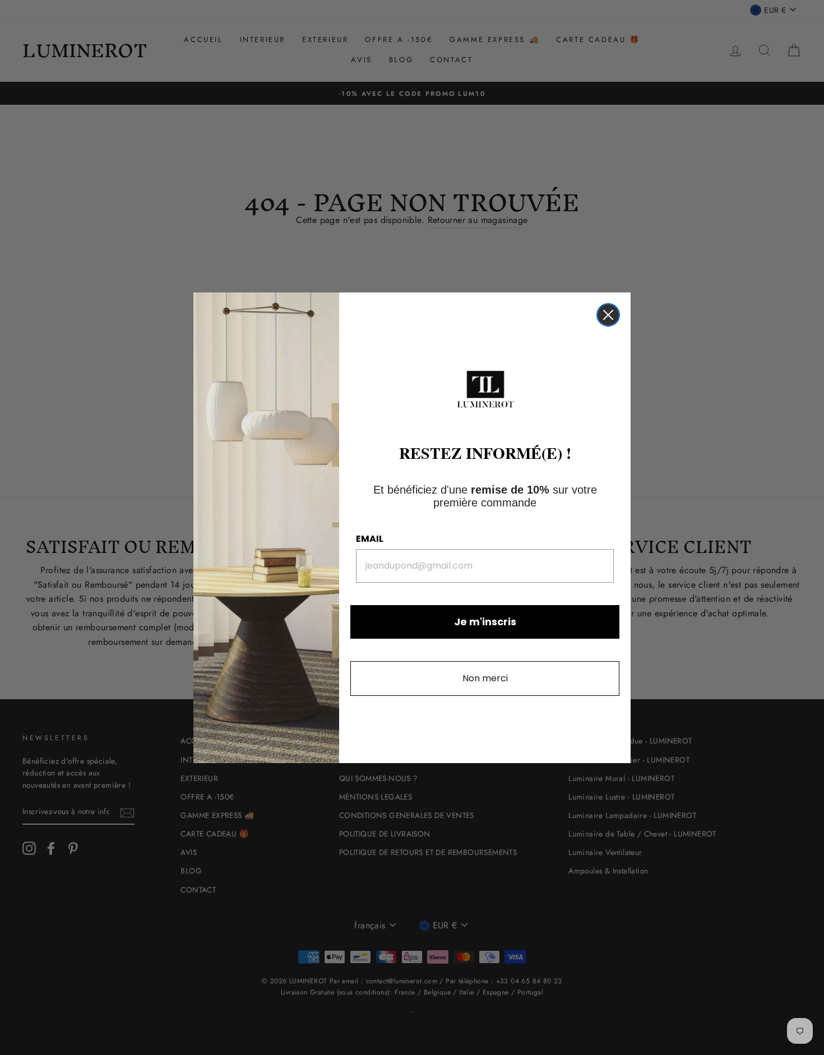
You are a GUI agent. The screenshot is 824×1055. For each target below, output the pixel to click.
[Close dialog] (608, 315)
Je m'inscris (485, 622)
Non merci (485, 678)
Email (369, 538)
